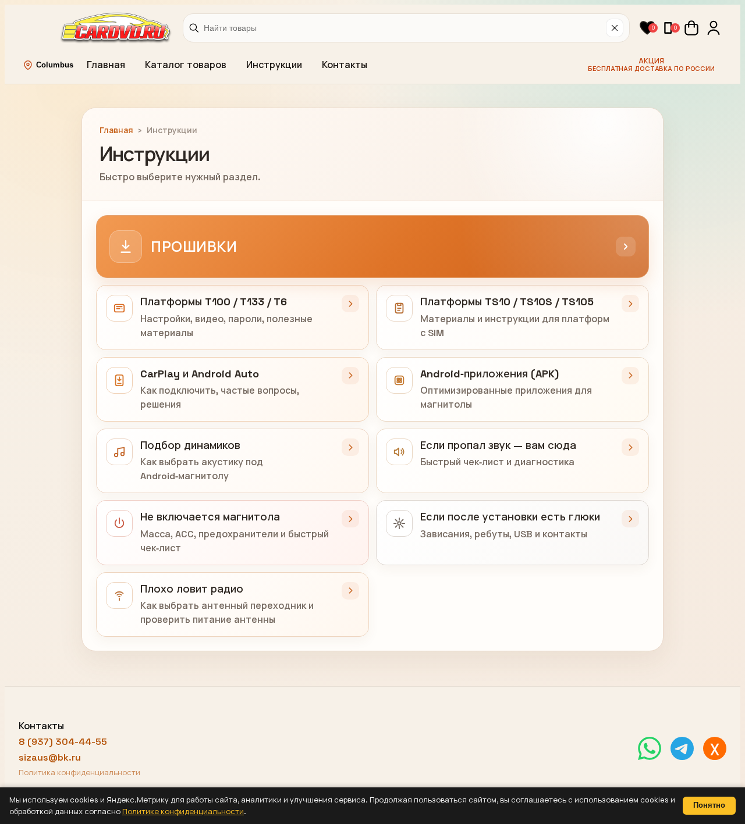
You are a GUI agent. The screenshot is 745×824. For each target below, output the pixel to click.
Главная (106, 65)
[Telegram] (682, 748)
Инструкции (274, 65)
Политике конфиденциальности (183, 811)
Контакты (344, 65)
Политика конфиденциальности (79, 772)
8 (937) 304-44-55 (63, 742)
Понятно (709, 805)
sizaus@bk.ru (50, 757)
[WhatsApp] (649, 748)
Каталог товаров (185, 65)
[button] (647, 28)
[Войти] (713, 28)
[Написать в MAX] (714, 748)
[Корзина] (691, 28)
